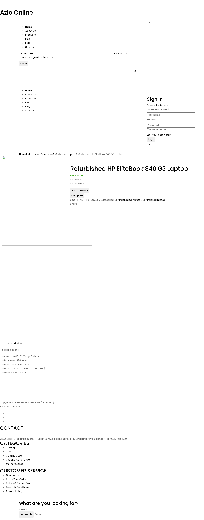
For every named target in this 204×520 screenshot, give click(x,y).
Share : (74, 204)
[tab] (105, 343)
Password (152, 119)
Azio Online (16, 12)
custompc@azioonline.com (37, 57)
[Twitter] (73, 209)
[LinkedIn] (75, 209)
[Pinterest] (76, 209)
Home (22, 154)
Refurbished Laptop (64, 154)
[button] (166, 25)
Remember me (158, 129)
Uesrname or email (158, 109)
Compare (77, 195)
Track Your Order (120, 53)
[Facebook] (71, 209)
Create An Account (158, 105)
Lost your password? (159, 135)
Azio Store (27, 53)
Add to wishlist (79, 190)
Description (15, 343)
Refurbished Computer (39, 154)
